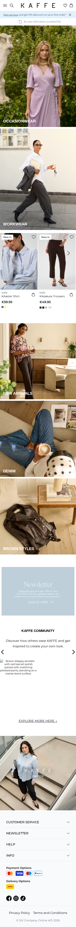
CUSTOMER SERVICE (22, 822)
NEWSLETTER (17, 833)
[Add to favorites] (34, 237)
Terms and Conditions (50, 913)
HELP (10, 844)
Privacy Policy (19, 913)
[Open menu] (4, 5)
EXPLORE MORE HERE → (38, 721)
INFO (10, 855)
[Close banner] (70, 15)
